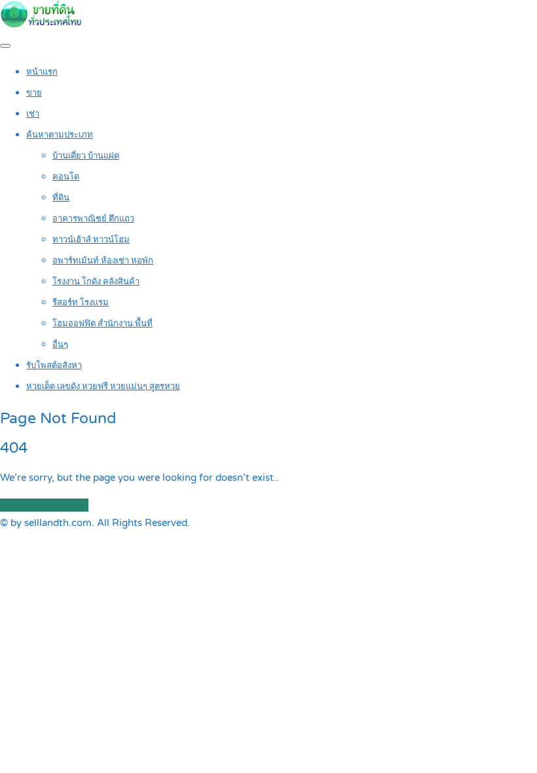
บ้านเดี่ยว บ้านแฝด (85, 156)
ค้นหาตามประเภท (59, 135)
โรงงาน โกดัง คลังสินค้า (95, 281)
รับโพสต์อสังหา (54, 365)
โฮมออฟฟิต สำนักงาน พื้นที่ (102, 323)
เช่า (32, 114)
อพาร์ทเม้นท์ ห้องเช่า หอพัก (102, 260)
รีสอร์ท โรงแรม (80, 302)
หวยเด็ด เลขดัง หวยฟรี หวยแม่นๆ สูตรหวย (103, 386)
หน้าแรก (42, 72)
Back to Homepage (44, 505)
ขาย (34, 93)
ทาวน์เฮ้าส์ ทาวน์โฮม (91, 240)
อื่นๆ (60, 344)
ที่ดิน (60, 198)
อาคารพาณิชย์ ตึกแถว (93, 219)
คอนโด (65, 177)
